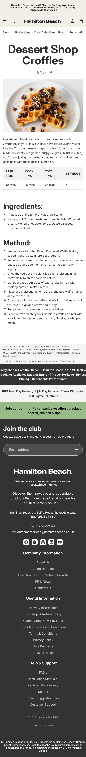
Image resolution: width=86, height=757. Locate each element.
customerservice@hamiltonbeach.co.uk (45, 532)
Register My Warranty (43, 685)
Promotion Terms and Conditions (43, 627)
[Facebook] (26, 542)
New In (7, 32)
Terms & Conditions (43, 633)
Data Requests (43, 646)
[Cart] (81, 21)
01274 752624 (45, 526)
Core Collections (44, 32)
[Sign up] (77, 449)
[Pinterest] (35, 542)
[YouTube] (60, 542)
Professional (23, 32)
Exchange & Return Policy (43, 614)
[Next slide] (81, 7)
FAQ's (43, 672)
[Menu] (4, 21)
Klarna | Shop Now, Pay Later (43, 621)
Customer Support (43, 704)
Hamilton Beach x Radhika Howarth (43, 575)
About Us (43, 562)
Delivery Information (43, 608)
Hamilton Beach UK (48, 717)
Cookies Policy (43, 653)
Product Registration (71, 32)
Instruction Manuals (43, 679)
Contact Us (43, 588)
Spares (43, 692)
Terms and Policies (43, 725)
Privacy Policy (43, 640)
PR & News (43, 581)
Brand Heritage (43, 569)
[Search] (13, 21)
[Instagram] (43, 542)
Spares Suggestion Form (43, 698)
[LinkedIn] (51, 542)
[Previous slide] (4, 7)
